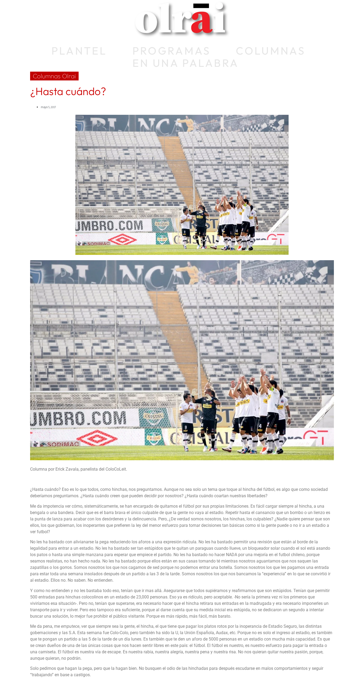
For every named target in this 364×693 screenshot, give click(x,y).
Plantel (79, 50)
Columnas (270, 50)
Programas (171, 50)
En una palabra (185, 63)
